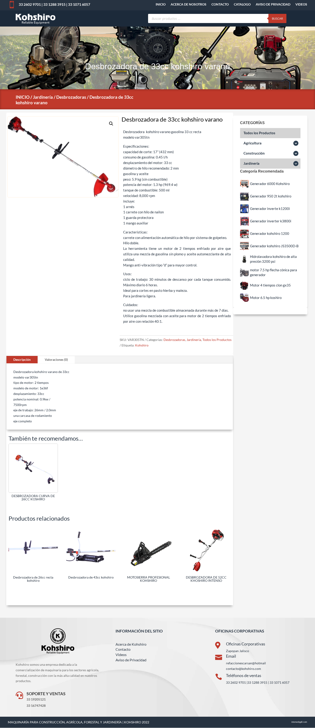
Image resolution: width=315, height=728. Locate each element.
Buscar (277, 18)
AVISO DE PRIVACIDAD (273, 4)
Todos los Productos (217, 340)
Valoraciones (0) (56, 359)
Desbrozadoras (71, 97)
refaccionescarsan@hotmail (246, 663)
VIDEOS (301, 4)
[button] (111, 123)
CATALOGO (242, 4)
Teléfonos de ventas (243, 675)
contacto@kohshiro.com (243, 669)
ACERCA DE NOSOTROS (188, 4)
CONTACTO (220, 4)
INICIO (161, 4)
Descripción (22, 359)
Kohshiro (142, 345)
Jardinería (43, 97)
